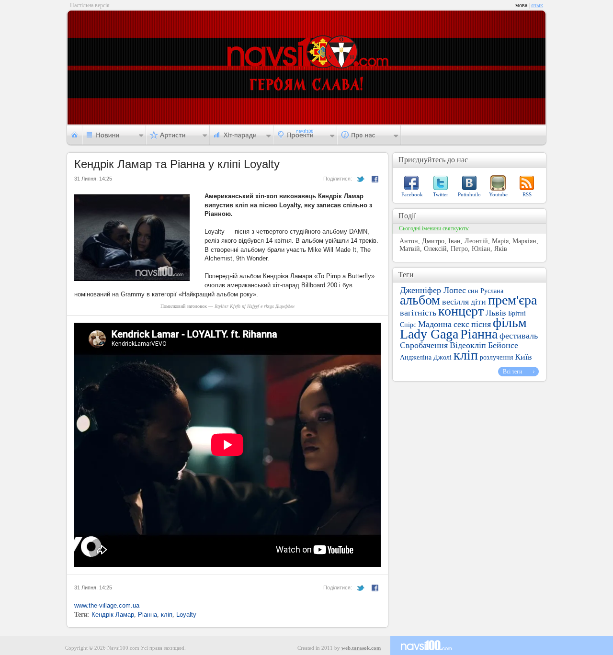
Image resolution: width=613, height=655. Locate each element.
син (473, 290)
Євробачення (424, 345)
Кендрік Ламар (112, 614)
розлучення (496, 357)
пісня (481, 324)
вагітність (418, 312)
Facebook (412, 194)
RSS (527, 194)
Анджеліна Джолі (426, 357)
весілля (455, 301)
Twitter (440, 194)
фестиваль (518, 335)
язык (537, 5)
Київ (523, 356)
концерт (461, 311)
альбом (420, 300)
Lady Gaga (429, 334)
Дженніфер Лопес (433, 290)
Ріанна (147, 614)
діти (478, 301)
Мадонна (435, 324)
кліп (166, 614)
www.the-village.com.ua (106, 605)
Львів (496, 312)
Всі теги (512, 371)
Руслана (491, 290)
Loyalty (186, 614)
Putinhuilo (469, 194)
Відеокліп (468, 345)
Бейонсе (503, 345)
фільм (510, 322)
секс (461, 324)
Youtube (498, 194)
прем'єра (512, 300)
